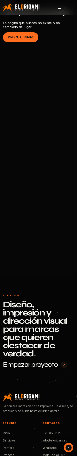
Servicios (9, 440)
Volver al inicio (20, 37)
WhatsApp (50, 447)
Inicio (6, 433)
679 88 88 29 (52, 433)
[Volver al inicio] (25, 7)
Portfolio (8, 447)
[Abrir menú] (59, 7)
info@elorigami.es (55, 440)
